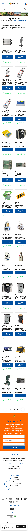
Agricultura (8, 20)
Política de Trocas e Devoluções (14, 472)
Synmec (3, 202)
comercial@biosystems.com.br (15, 481)
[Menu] (3, 3)
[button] (7, 62)
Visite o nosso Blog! (15, 489)
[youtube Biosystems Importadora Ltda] (14, 421)
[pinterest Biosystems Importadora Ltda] (20, 421)
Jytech (16, 387)
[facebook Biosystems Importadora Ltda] (10, 421)
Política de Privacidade (14, 470)
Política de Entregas (14, 466)
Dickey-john (18, 141)
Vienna (3, 48)
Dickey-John (4, 294)
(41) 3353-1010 (15, 477)
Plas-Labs (4, 171)
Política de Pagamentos (14, 468)
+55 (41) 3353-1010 (15, 479)
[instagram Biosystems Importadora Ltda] (7, 421)
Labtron (17, 202)
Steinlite (3, 387)
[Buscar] (25, 9)
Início (2, 20)
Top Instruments (18, 48)
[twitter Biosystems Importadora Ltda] (17, 421)
